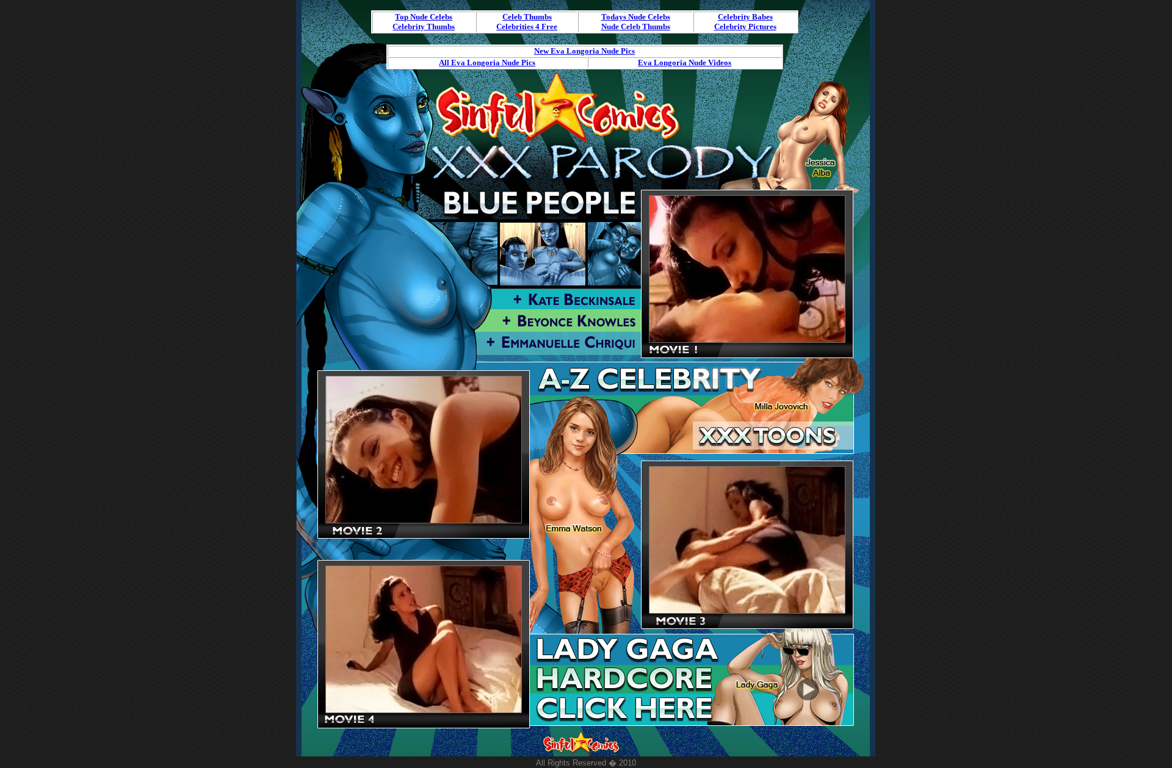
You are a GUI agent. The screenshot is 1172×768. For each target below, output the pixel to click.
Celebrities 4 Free (526, 26)
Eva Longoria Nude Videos (684, 62)
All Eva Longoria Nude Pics (487, 62)
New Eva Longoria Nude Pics (584, 51)
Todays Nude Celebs (635, 16)
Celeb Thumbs (527, 16)
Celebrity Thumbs (423, 26)
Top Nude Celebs (423, 16)
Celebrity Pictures (745, 26)
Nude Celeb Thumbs (635, 26)
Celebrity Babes (745, 16)
